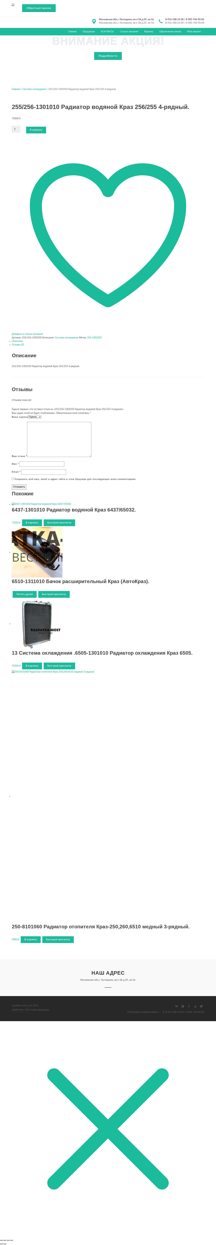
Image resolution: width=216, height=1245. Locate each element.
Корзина (148, 31)
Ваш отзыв (19, 456)
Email (16, 472)
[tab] (108, 341)
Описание (17, 341)
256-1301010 (94, 338)
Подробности (108, 56)
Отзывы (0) (18, 345)
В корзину (36, 130)
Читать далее (24, 594)
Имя (15, 464)
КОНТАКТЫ (107, 31)
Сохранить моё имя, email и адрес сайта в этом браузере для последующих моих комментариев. (75, 479)
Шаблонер (17, 1010)
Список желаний (129, 31)
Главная (72, 31)
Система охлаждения (34, 89)
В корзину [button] (32, 523)
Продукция (89, 31)
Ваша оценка (20, 417)
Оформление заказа (170, 31)
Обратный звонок (38, 8)
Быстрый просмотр (59, 523)
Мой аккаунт (194, 31)
